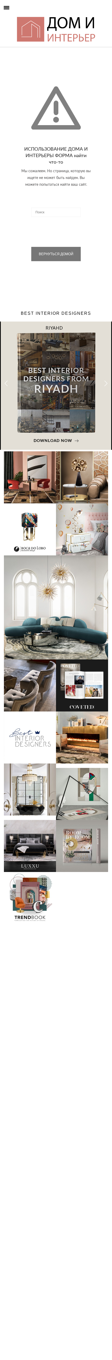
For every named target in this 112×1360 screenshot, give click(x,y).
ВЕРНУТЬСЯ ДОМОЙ (56, 254)
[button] (105, 383)
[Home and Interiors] (16, 16)
